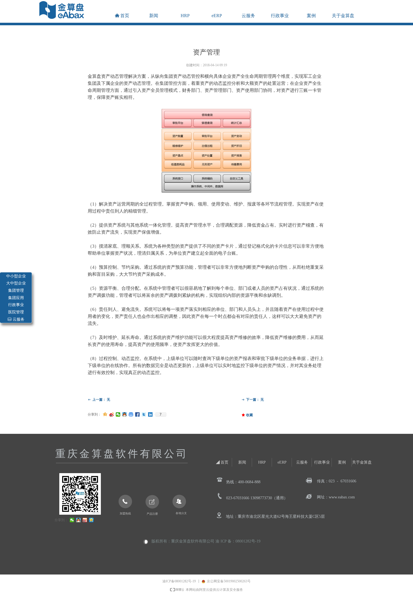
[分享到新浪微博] (111, 414)
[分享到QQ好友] (124, 414)
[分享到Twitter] (144, 414)
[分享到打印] (131, 414)
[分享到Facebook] (137, 414)
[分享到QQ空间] (105, 414)
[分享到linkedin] (150, 414)
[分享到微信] (118, 414)
